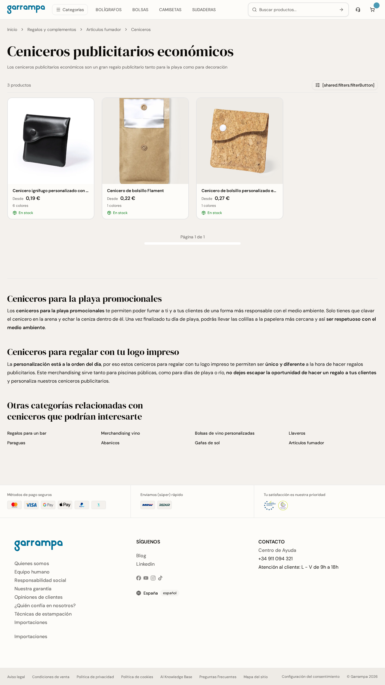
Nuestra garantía (32, 589)
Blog (141, 555)
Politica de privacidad (95, 676)
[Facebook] (138, 578)
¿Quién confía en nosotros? (44, 605)
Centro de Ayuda (277, 550)
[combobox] (296, 9)
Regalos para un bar (26, 433)
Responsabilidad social (40, 580)
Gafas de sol (207, 442)
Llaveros (297, 433)
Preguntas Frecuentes (217, 676)
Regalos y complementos (51, 29)
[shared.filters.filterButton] (348, 85)
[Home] (26, 9)
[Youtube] (145, 578)
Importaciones (30, 622)
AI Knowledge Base (176, 676)
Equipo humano (32, 572)
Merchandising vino (120, 433)
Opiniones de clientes (38, 597)
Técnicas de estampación (43, 614)
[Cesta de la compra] (372, 9)
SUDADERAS (204, 9)
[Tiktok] (160, 578)
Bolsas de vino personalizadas (224, 433)
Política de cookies (137, 676)
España (160, 593)
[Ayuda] (358, 9)
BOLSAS (140, 9)
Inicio (12, 29)
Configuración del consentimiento (311, 676)
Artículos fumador (103, 29)
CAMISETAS (170, 9)
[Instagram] (153, 578)
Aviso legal (16, 676)
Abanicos (110, 442)
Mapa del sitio (256, 676)
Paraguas (16, 442)
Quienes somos (31, 563)
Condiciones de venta (50, 676)
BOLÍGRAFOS (109, 9)
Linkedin (145, 564)
